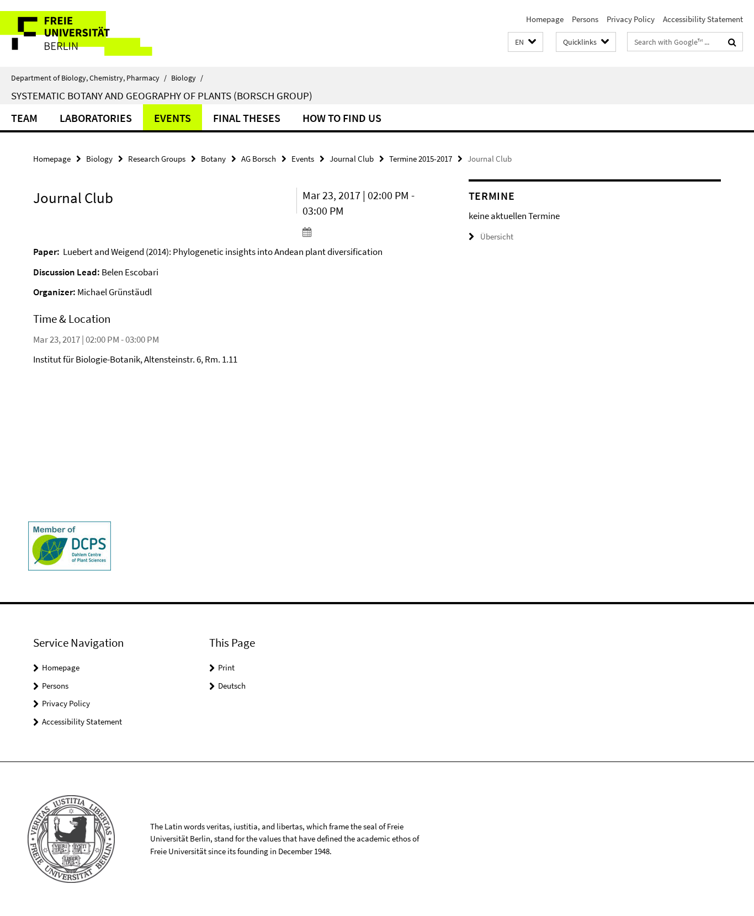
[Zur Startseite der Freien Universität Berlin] (92, 33)
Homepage (545, 19)
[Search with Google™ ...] (732, 42)
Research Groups (156, 158)
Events (172, 118)
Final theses (246, 118)
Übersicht (496, 236)
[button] (525, 42)
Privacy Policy (631, 19)
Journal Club (352, 158)
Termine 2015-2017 (420, 158)
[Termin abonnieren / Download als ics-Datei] (364, 231)
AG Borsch (258, 158)
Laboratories (96, 118)
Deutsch (232, 685)
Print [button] (226, 667)
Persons (585, 19)
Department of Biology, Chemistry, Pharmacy (89, 78)
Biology (187, 78)
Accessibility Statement (703, 19)
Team (24, 118)
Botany (213, 158)
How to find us (341, 118)
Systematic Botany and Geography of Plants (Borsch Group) (161, 95)
